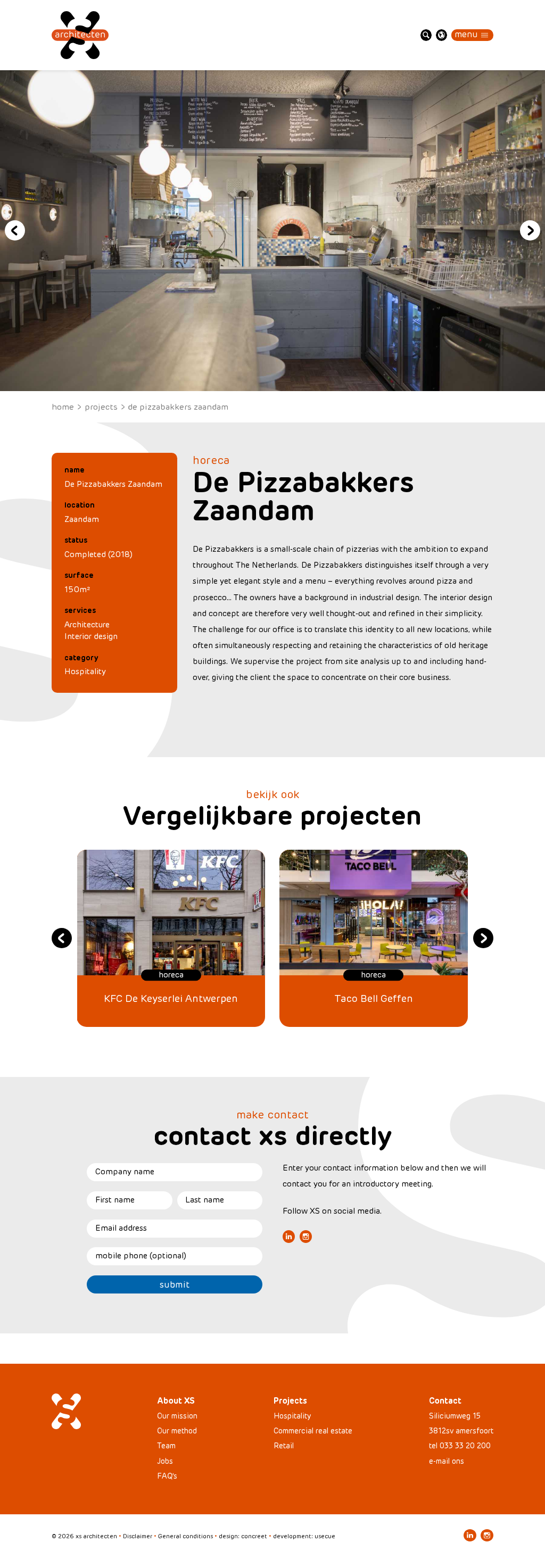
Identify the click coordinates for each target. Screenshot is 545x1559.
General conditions (185, 1536)
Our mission (177, 1416)
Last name (204, 1200)
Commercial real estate (313, 1431)
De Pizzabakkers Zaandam (178, 407)
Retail (284, 1445)
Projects (101, 407)
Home (63, 407)
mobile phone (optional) (140, 1256)
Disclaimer (137, 1536)
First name (115, 1200)
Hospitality (85, 671)
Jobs (165, 1461)
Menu (466, 34)
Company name (124, 1171)
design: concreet (243, 1536)
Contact (445, 1401)
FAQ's (167, 1476)
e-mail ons (446, 1461)
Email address (121, 1228)
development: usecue (304, 1536)
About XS (176, 1401)
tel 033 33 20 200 (460, 1445)
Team (166, 1445)
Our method (177, 1431)
